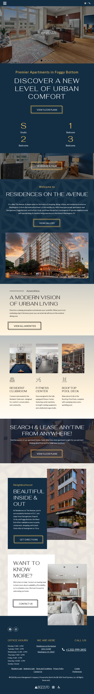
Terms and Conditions (44, 669)
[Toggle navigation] (5, 3)
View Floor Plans (47, 110)
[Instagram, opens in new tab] (16, 629)
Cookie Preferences (77, 670)
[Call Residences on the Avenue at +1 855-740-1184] (89, 3)
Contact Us (26, 603)
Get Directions (29, 539)
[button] (86, 3)
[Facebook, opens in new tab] (10, 629)
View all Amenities (25, 326)
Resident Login (16, 669)
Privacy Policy (58, 669)
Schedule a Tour (49, 166)
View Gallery (47, 223)
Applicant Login (29, 669)
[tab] (41, 60)
